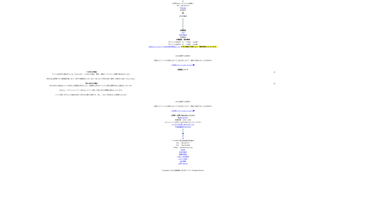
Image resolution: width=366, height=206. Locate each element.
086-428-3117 (184, 117)
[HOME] (183, 8)
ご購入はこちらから (155, 46)
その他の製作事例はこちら (171, 46)
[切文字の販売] (183, 21)
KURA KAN (187, 127)
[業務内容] (183, 13)
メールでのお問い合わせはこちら (183, 124)
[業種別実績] (183, 19)
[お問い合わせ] (183, 28)
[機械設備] (183, 23)
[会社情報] (183, 26)
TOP (183, 32)
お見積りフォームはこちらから (182, 65)
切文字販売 (183, 35)
